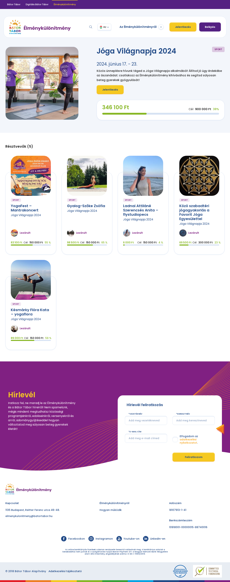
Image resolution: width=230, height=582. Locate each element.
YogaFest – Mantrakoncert (24, 208)
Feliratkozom (193, 457)
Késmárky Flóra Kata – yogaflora (30, 312)
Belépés (210, 27)
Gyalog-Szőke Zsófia (86, 205)
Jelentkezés (183, 27)
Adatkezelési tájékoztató (65, 571)
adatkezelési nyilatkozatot (188, 441)
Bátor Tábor (13, 4)
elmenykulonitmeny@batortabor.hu (28, 516)
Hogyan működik (111, 510)
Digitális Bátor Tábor (37, 4)
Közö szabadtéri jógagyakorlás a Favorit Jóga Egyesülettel (194, 212)
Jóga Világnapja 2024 (26, 215)
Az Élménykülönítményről (138, 27)
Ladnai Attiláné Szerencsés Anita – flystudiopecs (140, 210)
